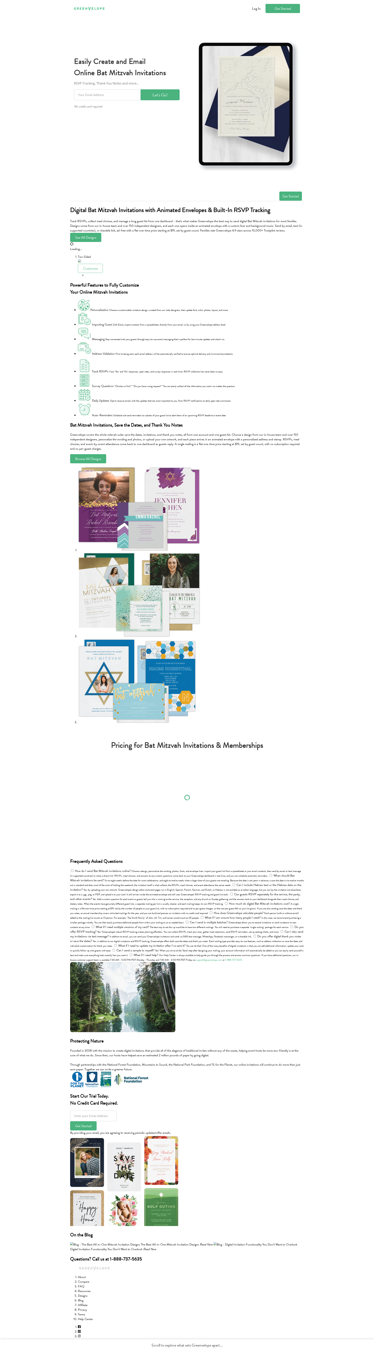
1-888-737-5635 (233, 960)
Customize (90, 268)
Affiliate (82, 1305)
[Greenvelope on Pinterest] (79, 1331)
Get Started (283, 8)
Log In (256, 8)
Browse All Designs (88, 458)
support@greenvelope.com (209, 960)
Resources (84, 1291)
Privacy (82, 1309)
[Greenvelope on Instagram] (79, 1336)
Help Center (85, 1319)
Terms (81, 1314)
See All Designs (85, 237)
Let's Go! (160, 95)
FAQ (81, 1286)
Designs (82, 1295)
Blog (80, 1300)
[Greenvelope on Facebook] (79, 1327)
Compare (83, 1281)
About (82, 1277)
